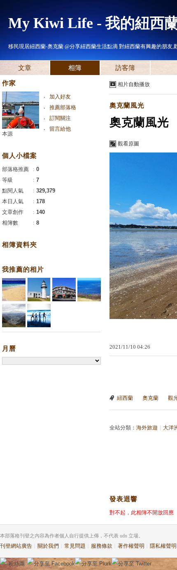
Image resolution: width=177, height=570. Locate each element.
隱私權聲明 (163, 546)
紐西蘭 (125, 398)
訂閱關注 (60, 118)
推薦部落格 (62, 107)
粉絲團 (17, 564)
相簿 (75, 67)
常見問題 (75, 546)
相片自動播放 (134, 84)
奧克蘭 (150, 398)
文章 (24, 67)
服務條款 (101, 546)
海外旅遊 (147, 428)
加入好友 (60, 97)
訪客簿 (125, 67)
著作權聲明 (131, 546)
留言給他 (60, 129)
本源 (7, 134)
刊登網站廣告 (16, 546)
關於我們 (48, 546)
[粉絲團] (3, 561)
